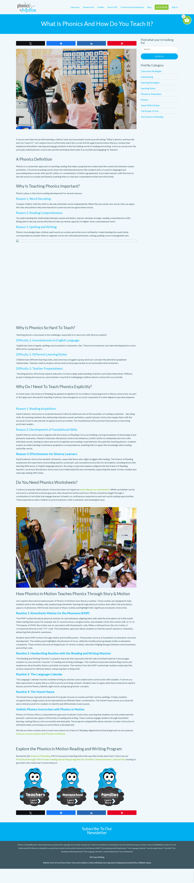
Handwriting (147, 76)
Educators (75, 7)
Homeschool (88, 7)
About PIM (112, 7)
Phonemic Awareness (151, 94)
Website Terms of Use (51, 863)
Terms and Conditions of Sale (82, 863)
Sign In (175, 7)
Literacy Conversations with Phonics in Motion (40, 733)
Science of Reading (40, 756)
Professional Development (132, 7)
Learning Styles (148, 88)
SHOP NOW (161, 7)
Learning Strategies (150, 82)
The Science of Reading (152, 116)
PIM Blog (101, 857)
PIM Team (93, 857)
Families (100, 7)
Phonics (144, 99)
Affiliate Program (145, 863)
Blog (149, 7)
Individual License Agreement (105, 863)
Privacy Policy (65, 863)
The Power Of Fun (149, 111)
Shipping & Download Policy (127, 863)
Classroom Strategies (151, 71)
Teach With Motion (150, 105)
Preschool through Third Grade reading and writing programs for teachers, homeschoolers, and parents (71, 759)
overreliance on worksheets (94, 489)
